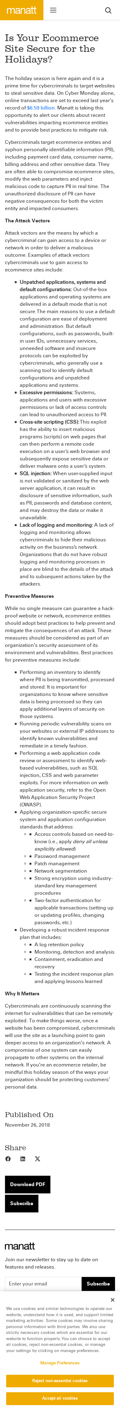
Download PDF (27, 1184)
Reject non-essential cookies (60, 1380)
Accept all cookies (60, 1398)
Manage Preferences (59, 1363)
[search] (108, 10)
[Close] (112, 1300)
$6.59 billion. (41, 108)
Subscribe (21, 1203)
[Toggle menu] (53, 10)
